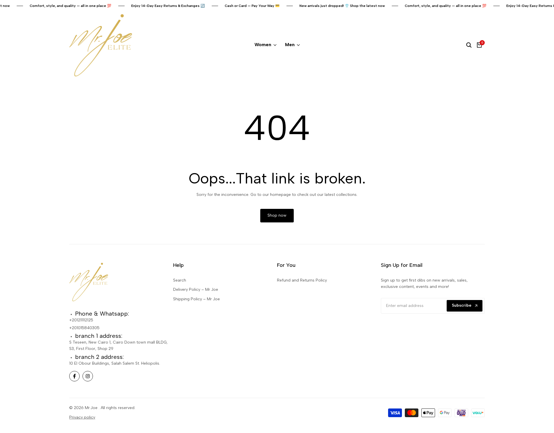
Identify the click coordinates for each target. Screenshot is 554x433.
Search (179, 280)
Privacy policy (82, 417)
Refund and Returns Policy (302, 280)
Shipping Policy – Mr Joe (196, 299)
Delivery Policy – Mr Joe (195, 289)
